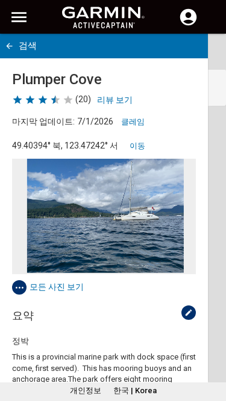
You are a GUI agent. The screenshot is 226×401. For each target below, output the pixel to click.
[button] (211, 346)
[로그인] (188, 24)
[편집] (188, 312)
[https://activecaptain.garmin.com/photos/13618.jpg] (104, 216)
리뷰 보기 (115, 100)
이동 (137, 145)
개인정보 (85, 390)
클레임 (133, 121)
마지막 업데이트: (43, 121)
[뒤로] (9, 46)
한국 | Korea (135, 390)
